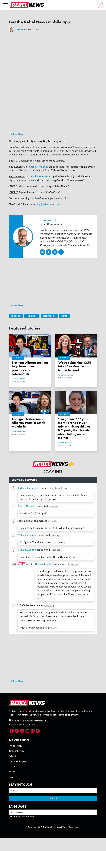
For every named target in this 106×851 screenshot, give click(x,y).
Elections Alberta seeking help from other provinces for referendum (30, 368)
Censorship (16, 316)
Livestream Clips (18, 379)
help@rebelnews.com (48, 204)
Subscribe (13, 756)
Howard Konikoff (44, 564)
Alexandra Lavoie (65, 375)
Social (12, 771)
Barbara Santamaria (28, 488)
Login (11, 777)
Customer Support (17, 761)
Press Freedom (49, 316)
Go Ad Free (18, 134)
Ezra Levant (20, 29)
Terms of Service (16, 750)
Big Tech (64, 316)
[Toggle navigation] (5, 4)
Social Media (32, 316)
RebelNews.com (39, 166)
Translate (30, 816)
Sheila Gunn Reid (65, 443)
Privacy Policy (15, 745)
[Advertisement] (53, 112)
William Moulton (26, 535)
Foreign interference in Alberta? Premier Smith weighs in (28, 422)
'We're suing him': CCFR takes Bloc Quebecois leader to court (74, 366)
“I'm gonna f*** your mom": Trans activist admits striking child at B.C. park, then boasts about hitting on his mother (74, 428)
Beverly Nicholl (25, 506)
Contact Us (14, 766)
